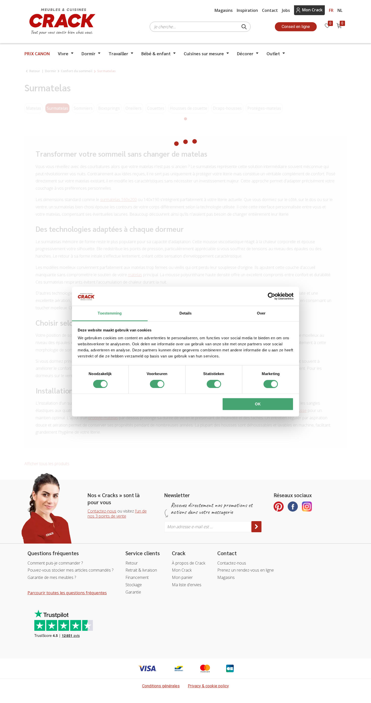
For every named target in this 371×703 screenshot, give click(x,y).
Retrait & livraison (141, 570)
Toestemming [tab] (110, 313)
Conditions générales (161, 686)
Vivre (63, 53)
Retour (131, 563)
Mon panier (182, 577)
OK (258, 404)
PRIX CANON (37, 53)
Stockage (133, 584)
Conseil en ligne (296, 26)
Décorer (245, 53)
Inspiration (247, 10)
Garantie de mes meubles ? (52, 577)
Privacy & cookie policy (208, 686)
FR (331, 10)
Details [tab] (185, 313)
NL (339, 10)
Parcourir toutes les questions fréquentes (67, 593)
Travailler (118, 53)
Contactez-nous (102, 511)
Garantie (133, 592)
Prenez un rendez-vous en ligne (245, 570)
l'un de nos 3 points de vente (117, 513)
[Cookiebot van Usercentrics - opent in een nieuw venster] (271, 296)
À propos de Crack (188, 563)
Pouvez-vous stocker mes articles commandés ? (70, 570)
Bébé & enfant (156, 53)
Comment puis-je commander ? (55, 563)
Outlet (273, 53)
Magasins (224, 10)
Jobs (286, 10)
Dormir (88, 53)
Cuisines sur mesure (204, 53)
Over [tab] (261, 313)
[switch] (157, 384)
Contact (270, 10)
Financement (137, 577)
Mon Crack (312, 10)
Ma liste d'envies (186, 584)
